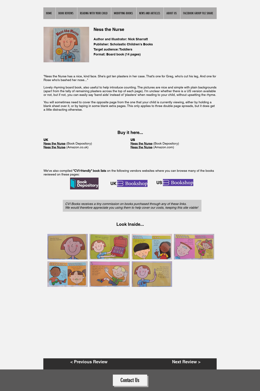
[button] (67, 246)
